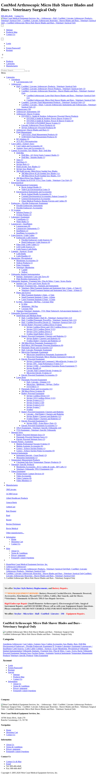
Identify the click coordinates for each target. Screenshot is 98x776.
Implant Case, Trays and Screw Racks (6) (33, 283)
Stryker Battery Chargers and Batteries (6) (43, 338)
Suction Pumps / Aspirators (22, 442)
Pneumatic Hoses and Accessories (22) (37, 348)
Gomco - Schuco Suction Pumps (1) (30, 448)
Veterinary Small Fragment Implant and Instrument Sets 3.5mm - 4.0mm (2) (51, 290)
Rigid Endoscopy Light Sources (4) (35, 242)
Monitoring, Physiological (21, 258)
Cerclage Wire (27, 309)
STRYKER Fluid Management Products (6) (39, 137)
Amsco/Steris (11, 502)
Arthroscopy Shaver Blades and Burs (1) (32, 130)
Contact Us (19, 16)
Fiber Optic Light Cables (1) (27, 244)
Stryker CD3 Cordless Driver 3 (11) (41, 329)
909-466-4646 (7, 16)
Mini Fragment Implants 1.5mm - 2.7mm (37, 295)
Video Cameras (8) (24, 478)
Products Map (11, 32)
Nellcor (24, 272)
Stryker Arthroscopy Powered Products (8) (38, 128)
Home (13, 539)
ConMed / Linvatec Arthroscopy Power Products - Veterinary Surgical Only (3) (53, 89)
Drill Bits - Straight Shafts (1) (33, 157)
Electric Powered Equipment (33, 359)
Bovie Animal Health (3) (31, 187)
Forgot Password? (13, 48)
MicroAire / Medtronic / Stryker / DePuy (43, 384)
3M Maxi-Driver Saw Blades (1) (29, 178)
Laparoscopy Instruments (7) (27, 228)
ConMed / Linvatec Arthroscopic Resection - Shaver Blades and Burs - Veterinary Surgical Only (49, 574)
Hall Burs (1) (21, 162)
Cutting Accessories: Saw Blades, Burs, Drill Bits (31, 150)
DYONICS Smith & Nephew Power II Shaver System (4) (50, 121)
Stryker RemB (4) (34, 368)
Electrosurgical (17, 183)
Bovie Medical (12, 528)
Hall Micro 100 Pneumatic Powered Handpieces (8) (42, 345)
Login (8, 43)
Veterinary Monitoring (25, 267)
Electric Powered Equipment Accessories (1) (39, 425)
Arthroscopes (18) (23, 109)
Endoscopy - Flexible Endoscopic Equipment (29, 203)
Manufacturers (12, 66)
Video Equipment (18, 471)
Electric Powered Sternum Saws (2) (30, 439)
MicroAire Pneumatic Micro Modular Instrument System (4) (51, 357)
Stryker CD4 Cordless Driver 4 (39, 332)
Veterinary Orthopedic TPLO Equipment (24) (34, 469)
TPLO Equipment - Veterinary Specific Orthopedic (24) (38, 428)
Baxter (8, 520)
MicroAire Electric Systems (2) (39, 373)
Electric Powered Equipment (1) (34, 421)
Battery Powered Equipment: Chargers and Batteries (42, 412)
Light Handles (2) (23, 256)
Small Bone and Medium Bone (28, 315)
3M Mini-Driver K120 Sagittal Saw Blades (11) (40, 173)
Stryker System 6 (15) (35, 405)
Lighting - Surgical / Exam (22, 251)
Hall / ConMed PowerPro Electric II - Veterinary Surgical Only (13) (48, 322)
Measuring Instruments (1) (27, 458)
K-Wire (24, 304)
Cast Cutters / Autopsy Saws (22, 144)
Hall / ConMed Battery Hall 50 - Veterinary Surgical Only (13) (46, 318)
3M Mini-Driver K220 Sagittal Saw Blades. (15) (40, 176)
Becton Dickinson (13, 524)
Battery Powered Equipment (32, 393)
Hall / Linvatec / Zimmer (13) (38, 382)
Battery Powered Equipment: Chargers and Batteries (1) (43, 336)
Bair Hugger (11, 511)
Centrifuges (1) (22, 219)
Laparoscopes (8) (23, 226)
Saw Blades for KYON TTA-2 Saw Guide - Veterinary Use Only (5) (44, 180)
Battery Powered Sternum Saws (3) (30, 435)
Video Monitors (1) (24, 480)
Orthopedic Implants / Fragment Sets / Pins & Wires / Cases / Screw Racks (41, 281)
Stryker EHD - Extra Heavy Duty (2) (42, 423)
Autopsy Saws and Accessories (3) (30, 148)
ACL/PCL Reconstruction (26, 141)
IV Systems (16, 210)
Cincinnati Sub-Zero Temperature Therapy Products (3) (38, 462)
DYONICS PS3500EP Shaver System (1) (43, 123)
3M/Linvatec (11, 489)
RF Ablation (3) (22, 139)
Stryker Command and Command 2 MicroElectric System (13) (52, 361)
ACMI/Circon (11, 494)
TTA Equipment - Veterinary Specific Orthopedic (36, 430)
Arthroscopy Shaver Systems (28, 114)
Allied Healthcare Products (17, 498)
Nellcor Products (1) (24, 263)
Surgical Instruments (19, 453)
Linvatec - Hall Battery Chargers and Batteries (45, 414)
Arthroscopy (16, 84)
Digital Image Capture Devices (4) (30, 474)
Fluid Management (24, 132)
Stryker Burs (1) (22, 164)
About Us (15, 551)
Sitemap (9, 30)
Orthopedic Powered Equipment (24, 313)
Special (11, 672)
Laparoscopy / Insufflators (21, 224)
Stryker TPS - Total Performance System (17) (45, 364)
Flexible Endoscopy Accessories (29, 208)
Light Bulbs (21, 254)
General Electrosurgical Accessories (35, 199)
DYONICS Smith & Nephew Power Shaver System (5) (49, 118)
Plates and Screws (23, 293)
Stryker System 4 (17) (35, 400)
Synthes (30, 409)
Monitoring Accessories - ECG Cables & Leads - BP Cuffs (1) (41, 467)
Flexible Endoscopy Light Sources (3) (36, 240)
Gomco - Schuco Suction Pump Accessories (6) (35, 451)
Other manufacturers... (15, 533)
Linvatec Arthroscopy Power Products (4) (38, 125)
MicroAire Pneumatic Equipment (34, 352)
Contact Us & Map (13, 761)
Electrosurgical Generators (27, 185)
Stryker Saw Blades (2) (25, 169)
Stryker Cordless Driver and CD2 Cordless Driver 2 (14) (49, 327)
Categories (10, 64)
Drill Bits (20, 153)
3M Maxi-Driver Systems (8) (33, 391)
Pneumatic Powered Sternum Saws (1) (31, 437)
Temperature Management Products (25, 460)
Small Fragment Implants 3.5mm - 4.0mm (38, 297)
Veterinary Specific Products (22, 464)
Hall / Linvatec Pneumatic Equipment (36, 350)
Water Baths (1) (22, 222)
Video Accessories (23, 476)
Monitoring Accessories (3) (27, 260)
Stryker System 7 (33, 407)
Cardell (24, 270)
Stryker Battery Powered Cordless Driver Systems (41, 325)
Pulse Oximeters (22, 265)
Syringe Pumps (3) (23, 215)
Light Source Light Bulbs (26, 249)
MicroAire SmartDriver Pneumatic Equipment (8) (46, 354)
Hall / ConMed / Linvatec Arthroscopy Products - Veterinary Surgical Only (46, 86)
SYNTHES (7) (33, 387)
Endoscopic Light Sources (27, 238)
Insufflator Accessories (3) (26, 233)
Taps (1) (19, 160)
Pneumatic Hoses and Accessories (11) (36, 389)
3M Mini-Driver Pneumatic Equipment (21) (39, 343)
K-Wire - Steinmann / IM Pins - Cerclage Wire (35, 302)
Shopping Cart (17, 542)
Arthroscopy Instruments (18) (28, 112)
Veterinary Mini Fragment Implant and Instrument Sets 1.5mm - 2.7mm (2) (51, 288)
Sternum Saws (17, 432)
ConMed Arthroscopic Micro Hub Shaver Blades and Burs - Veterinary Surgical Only (61, 100)
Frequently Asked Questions (22, 558)
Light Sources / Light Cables (22, 235)
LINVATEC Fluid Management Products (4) (39, 134)
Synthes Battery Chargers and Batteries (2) (44, 341)
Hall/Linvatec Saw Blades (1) (28, 167)
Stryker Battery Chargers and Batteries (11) (44, 416)
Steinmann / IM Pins (29, 306)
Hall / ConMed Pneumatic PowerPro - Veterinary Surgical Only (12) (49, 320)
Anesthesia (15, 79)
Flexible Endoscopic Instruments (29, 205)
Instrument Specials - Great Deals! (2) (31, 455)
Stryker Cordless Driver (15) (38, 396)
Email (8, 764)
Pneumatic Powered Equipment (34, 380)
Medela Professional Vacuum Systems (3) (33, 444)
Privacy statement (18, 555)
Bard (8, 515)
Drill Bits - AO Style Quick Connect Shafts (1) (40, 155)
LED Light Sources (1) (25, 247)
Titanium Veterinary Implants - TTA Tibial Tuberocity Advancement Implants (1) (48, 311)
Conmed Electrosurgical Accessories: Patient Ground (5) (44, 196)
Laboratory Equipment (20, 217)
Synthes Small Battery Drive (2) (39, 334)
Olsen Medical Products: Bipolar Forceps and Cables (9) (44, 201)
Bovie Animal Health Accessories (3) (36, 194)
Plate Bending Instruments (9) (28, 279)
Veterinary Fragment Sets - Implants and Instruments (37, 286)
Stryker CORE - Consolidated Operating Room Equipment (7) (52, 366)
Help (8, 548)
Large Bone (21, 377)
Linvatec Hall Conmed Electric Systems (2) (44, 370)
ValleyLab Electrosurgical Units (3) (35, 189)
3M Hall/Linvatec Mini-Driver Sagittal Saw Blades (36, 171)
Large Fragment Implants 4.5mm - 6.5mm (38, 299)
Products (9, 61)
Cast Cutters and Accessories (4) (29, 146)
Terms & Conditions (19, 553)
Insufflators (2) (22, 231)
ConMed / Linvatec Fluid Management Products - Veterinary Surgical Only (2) (53, 102)
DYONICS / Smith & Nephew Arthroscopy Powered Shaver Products (49, 116)
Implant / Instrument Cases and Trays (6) (32, 277)
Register (9, 50)
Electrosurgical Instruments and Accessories (34, 192)
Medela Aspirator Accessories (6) (29, 446)
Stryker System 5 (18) (35, 403)
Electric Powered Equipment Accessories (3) (39, 375)
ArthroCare (10, 507)
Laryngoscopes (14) (24, 82)
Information (11, 537)
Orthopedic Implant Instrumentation (25, 274)
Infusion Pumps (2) (24, 212)
